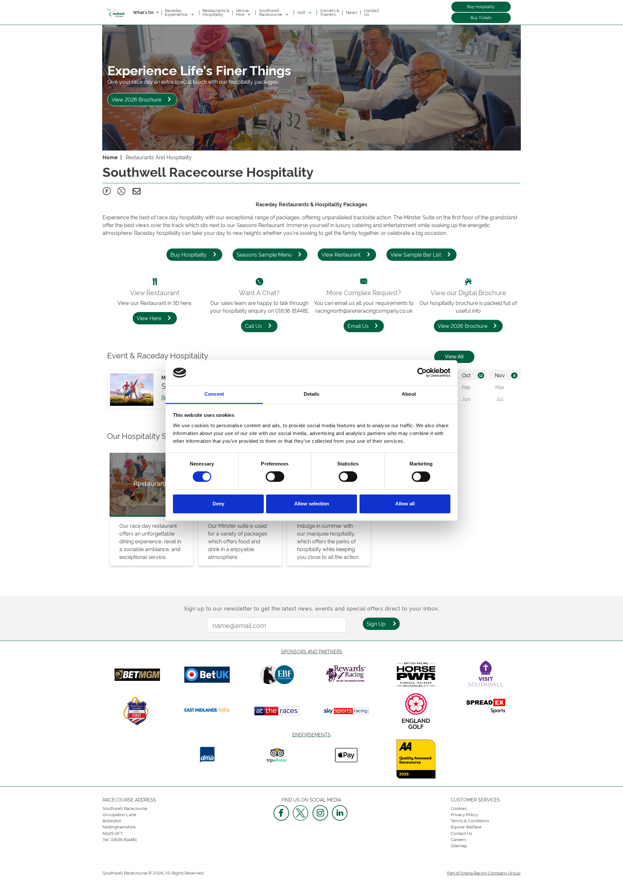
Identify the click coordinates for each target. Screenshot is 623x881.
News (351, 12)
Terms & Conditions (470, 820)
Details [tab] (312, 394)
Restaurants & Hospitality (215, 12)
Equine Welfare (466, 826)
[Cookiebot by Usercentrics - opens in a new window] (422, 373)
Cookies (459, 808)
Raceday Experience (177, 12)
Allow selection (311, 503)
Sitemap (459, 845)
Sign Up (376, 623)
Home (110, 157)
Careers (458, 839)
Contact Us (371, 12)
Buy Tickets (481, 17)
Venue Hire (242, 12)
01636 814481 (123, 839)
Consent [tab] (214, 394)
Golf (301, 12)
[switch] (275, 477)
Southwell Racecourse (271, 12)
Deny (218, 503)
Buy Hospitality (481, 6)
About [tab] (409, 394)
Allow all (405, 503)
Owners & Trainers (329, 12)
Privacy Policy (464, 814)
